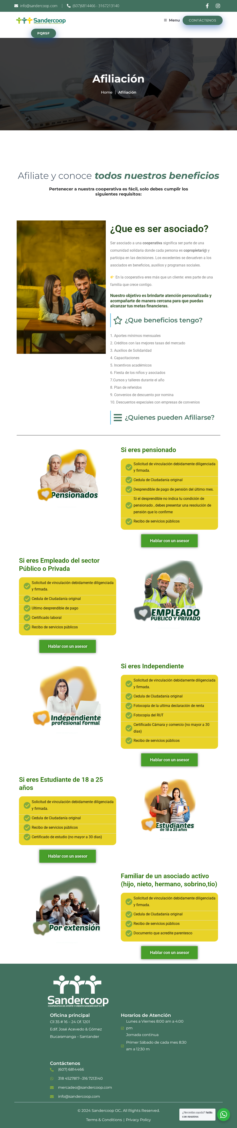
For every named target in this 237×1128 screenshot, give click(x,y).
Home (106, 92)
